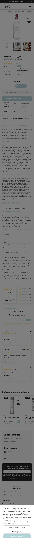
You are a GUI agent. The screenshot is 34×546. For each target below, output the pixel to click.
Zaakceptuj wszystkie (17, 536)
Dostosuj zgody (17, 532)
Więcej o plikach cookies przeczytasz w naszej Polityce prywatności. (15, 522)
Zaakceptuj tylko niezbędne (17, 527)
